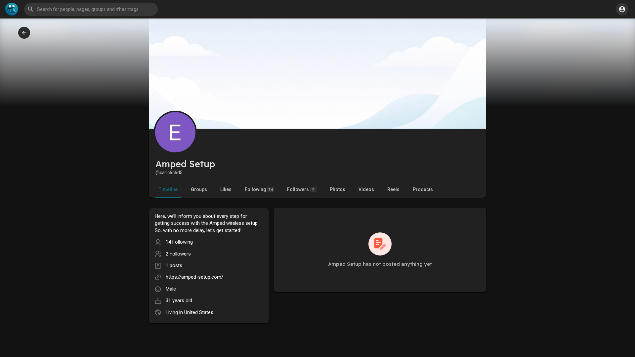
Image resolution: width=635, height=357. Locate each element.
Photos (337, 189)
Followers (301, 189)
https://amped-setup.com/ (194, 277)
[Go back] (24, 33)
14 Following (179, 242)
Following (259, 189)
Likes (226, 189)
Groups (199, 189)
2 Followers (178, 254)
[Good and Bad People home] (11, 9)
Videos (366, 189)
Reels (393, 189)
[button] (622, 9)
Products (423, 189)
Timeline (168, 189)
